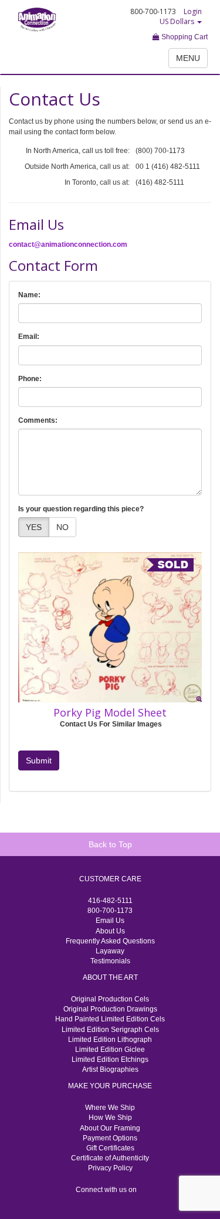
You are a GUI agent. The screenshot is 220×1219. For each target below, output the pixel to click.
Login (193, 11)
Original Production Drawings (110, 1009)
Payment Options (110, 1138)
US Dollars (178, 21)
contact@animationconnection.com (68, 244)
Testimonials (110, 961)
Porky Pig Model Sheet (110, 712)
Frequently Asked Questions (110, 941)
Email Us (110, 920)
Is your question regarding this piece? (81, 509)
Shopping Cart (184, 37)
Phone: (30, 379)
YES (34, 527)
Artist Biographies (110, 1069)
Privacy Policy (110, 1168)
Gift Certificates (110, 1148)
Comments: (37, 420)
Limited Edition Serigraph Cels (110, 1030)
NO (62, 527)
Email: (28, 336)
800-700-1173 (110, 910)
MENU (188, 58)
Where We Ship (110, 1107)
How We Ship (110, 1117)
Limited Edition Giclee (110, 1049)
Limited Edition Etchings (110, 1059)
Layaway (110, 951)
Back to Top (110, 844)
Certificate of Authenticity (110, 1158)
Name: (29, 295)
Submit (39, 760)
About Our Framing (110, 1128)
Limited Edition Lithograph (110, 1039)
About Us (110, 931)
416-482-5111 (110, 901)
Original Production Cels (110, 999)
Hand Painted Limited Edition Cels (110, 1019)
